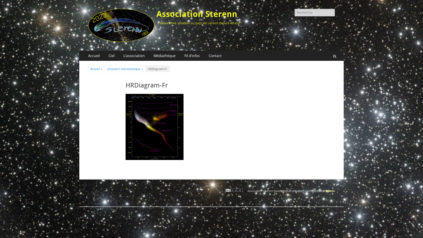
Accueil (94, 55)
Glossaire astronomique (125, 69)
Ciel (112, 55)
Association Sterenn (196, 14)
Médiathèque (165, 55)
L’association (134, 55)
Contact (215, 55)
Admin (330, 191)
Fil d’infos (192, 55)
